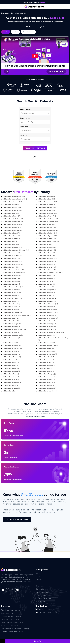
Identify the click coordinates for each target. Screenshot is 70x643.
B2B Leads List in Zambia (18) (11, 332)
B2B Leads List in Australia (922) (47, 213)
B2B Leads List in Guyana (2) (46, 382)
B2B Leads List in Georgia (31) (11, 309)
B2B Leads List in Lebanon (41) (12, 307)
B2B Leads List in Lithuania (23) (47, 321)
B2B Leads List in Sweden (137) (47, 261)
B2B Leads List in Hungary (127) (47, 267)
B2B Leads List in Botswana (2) (47, 388)
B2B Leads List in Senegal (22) (12, 324)
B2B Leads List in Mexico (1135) (12, 207)
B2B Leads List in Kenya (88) (11, 281)
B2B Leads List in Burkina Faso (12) (48, 345)
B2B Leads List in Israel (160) (46, 255)
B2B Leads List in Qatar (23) (11, 321)
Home (38, 573)
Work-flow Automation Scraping (12, 632)
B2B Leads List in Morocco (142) (47, 258)
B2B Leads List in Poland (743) (47, 216)
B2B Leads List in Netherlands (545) (13, 221)
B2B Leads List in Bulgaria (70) (47, 289)
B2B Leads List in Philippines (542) (48, 221)
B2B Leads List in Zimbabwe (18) (47, 329)
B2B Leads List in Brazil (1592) (46, 199)
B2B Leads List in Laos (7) (10, 360)
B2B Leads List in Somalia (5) (11, 371)
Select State (24, 126)
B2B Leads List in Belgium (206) (47, 247)
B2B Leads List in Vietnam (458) (12, 227)
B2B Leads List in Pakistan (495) (12, 224)
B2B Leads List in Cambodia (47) (47, 298)
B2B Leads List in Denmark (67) (12, 292)
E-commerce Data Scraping (11, 616)
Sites (38, 586)
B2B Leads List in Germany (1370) (13, 202)
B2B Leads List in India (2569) (46, 196)
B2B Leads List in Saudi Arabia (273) (48, 241)
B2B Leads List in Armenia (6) (11, 368)
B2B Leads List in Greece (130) (47, 264)
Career (38, 580)
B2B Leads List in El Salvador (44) (48, 304)
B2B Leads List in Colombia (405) (12, 230)
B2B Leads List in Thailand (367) (47, 233)
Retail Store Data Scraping (10, 625)
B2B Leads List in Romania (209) (12, 247)
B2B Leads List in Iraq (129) (11, 267)
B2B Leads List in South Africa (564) (48, 219)
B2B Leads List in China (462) (46, 224)
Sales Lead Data (7, 613)
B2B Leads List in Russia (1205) (47, 204)
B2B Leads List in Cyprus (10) (11, 351)
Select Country (25, 118)
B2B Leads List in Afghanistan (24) (48, 318)
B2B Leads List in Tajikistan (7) (12, 357)
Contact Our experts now (17, 519)
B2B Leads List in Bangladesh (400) (48, 230)
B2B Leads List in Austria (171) (46, 253)
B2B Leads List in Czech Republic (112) (14, 272)
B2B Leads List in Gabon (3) (11, 379)
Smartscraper (5, 13)
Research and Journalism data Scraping (15, 629)
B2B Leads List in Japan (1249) (12, 204)
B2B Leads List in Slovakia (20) (12, 326)
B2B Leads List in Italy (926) (11, 213)
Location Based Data (43, 598)
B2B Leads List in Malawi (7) (46, 360)
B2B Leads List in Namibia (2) (11, 388)
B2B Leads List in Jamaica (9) (46, 351)
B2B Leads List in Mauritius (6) (47, 365)
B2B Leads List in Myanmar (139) (12, 261)
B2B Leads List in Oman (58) (46, 295)
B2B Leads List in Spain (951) (46, 210)
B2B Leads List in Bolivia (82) (11, 284)
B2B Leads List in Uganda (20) (47, 326)
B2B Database (41, 601)
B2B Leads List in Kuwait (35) (46, 307)
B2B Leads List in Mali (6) (45, 368)
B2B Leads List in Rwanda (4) (11, 374)
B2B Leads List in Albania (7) (46, 357)
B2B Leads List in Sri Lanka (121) (47, 270)
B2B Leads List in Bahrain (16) (46, 335)
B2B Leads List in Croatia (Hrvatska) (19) (15, 329)
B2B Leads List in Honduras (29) (47, 309)
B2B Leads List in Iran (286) (11, 241)
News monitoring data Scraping (12, 622)
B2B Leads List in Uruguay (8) (11, 354)
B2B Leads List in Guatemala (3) (12, 382)
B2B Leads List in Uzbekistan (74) (13, 287)
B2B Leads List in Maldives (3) (47, 377)
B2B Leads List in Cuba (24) (11, 318)
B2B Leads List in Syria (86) (46, 281)
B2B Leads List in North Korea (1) (47, 391)
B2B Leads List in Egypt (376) (11, 233)
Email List (15, 32)
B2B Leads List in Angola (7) (11, 362)
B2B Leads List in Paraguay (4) (47, 374)
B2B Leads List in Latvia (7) (46, 362)
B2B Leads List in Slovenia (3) (46, 379)
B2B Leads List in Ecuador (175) (47, 250)
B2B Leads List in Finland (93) (46, 275)
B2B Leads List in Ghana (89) (46, 278)
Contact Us (43, 2)
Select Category (25, 109)
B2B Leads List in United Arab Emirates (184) (16, 250)
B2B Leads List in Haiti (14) (10, 343)
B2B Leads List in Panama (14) (46, 343)
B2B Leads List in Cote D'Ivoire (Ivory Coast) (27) (17, 315)
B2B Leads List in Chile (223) (46, 244)
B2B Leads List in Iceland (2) (46, 385)
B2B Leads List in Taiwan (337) (12, 236)
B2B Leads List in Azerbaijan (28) (12, 312)
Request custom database (35, 148)
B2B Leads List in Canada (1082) (12, 210)
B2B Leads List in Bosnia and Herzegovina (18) (52, 332)
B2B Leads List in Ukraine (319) (12, 238)
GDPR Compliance (42, 592)
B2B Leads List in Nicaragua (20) (47, 324)
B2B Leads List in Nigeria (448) (47, 227)
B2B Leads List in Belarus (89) (12, 278)
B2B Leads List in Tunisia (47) (11, 301)
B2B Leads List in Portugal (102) (12, 275)
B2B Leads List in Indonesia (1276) (48, 202)
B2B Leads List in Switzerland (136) (13, 264)
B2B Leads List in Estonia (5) (46, 371)
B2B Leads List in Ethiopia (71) (11, 289)
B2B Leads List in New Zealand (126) (13, 270)
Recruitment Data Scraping (10, 619)
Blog (37, 583)
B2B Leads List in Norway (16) (11, 338)
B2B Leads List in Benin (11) (46, 348)
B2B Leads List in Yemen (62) (11, 295)
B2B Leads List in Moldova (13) (12, 345)
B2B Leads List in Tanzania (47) (47, 301)
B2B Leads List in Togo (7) (11, 365)
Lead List (5, 32)
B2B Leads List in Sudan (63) (46, 292)
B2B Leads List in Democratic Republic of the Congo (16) (53, 339)
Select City (23, 135)
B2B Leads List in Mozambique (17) (13, 335)
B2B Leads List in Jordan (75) (46, 284)
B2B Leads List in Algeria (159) (12, 258)
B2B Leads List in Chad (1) (10, 391)
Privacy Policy (41, 595)
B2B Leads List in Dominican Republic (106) (50, 272)
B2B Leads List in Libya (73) (46, 287)
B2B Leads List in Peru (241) (11, 244)
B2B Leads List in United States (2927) (14, 196)
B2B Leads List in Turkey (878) (12, 216)
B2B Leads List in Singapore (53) (12, 298)
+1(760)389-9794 (45, 609)
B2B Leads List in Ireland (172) (12, 253)
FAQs (38, 577)
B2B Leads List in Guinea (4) (11, 377)
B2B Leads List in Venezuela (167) (13, 255)
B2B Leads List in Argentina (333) (47, 236)
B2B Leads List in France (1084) (47, 207)
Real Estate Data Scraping (10, 610)
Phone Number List (28, 32)
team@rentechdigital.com (48, 612)
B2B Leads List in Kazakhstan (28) (48, 312)
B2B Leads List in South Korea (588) (13, 219)
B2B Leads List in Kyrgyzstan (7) (47, 354)
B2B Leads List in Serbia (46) (11, 304)
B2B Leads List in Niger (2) (10, 385)
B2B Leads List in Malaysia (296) (47, 238)
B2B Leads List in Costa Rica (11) (12, 348)
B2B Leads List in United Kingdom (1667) (15, 199)
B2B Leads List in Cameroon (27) (47, 315)
